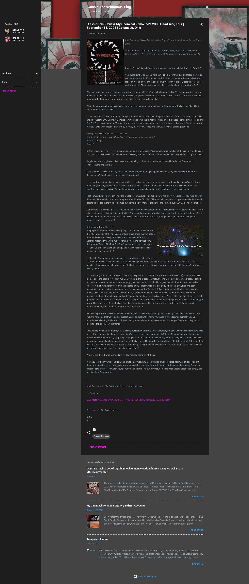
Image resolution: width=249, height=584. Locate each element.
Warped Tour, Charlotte (160, 400)
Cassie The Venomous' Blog (109, 7)
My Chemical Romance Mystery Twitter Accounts (116, 505)
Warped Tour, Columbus (137, 400)
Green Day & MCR (115, 400)
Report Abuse (9, 91)
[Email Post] (94, 430)
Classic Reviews (101, 436)
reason (94, 410)
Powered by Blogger (146, 576)
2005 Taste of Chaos (96, 400)
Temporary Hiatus (97, 539)
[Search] (207, 7)
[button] (201, 24)
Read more (197, 496)
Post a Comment (97, 447)
